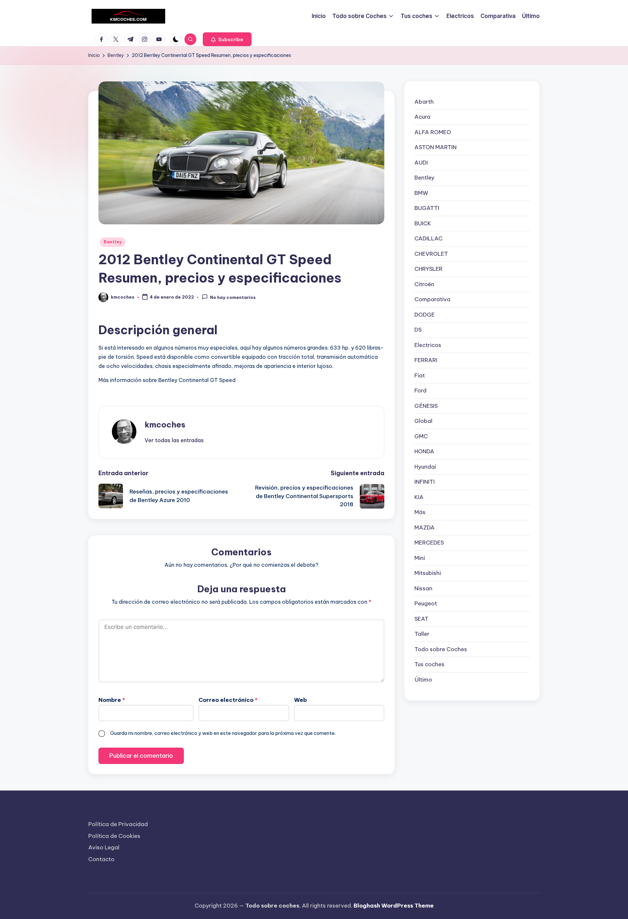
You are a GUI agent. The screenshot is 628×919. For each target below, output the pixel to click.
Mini (419, 558)
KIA (419, 497)
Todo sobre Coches (440, 649)
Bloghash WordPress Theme (394, 905)
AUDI (421, 162)
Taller (421, 633)
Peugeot (425, 603)
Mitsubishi (427, 573)
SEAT (421, 618)
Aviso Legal (103, 847)
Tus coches (429, 664)
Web (300, 699)
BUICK (422, 223)
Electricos (427, 345)
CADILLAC (428, 238)
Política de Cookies (114, 836)
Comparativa (432, 299)
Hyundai (425, 466)
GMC (421, 436)
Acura (422, 116)
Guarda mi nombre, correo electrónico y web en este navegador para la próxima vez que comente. (223, 733)
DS (418, 329)
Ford (420, 390)
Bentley (113, 241)
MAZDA (424, 527)
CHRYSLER (428, 268)
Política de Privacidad (118, 824)
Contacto (101, 859)
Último (423, 679)
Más (420, 512)
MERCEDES (429, 542)
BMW (421, 193)
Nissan (423, 588)
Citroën (424, 284)
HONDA (424, 451)
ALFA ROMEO (432, 132)
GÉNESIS (426, 405)
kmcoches (165, 424)
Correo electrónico (228, 699)
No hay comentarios (233, 297)
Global (423, 421)
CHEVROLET (431, 253)
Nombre (111, 699)
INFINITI (424, 481)
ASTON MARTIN (435, 147)
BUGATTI (426, 208)
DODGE (424, 314)
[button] (227, 39)
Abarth (424, 101)
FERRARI (425, 360)
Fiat (419, 375)
